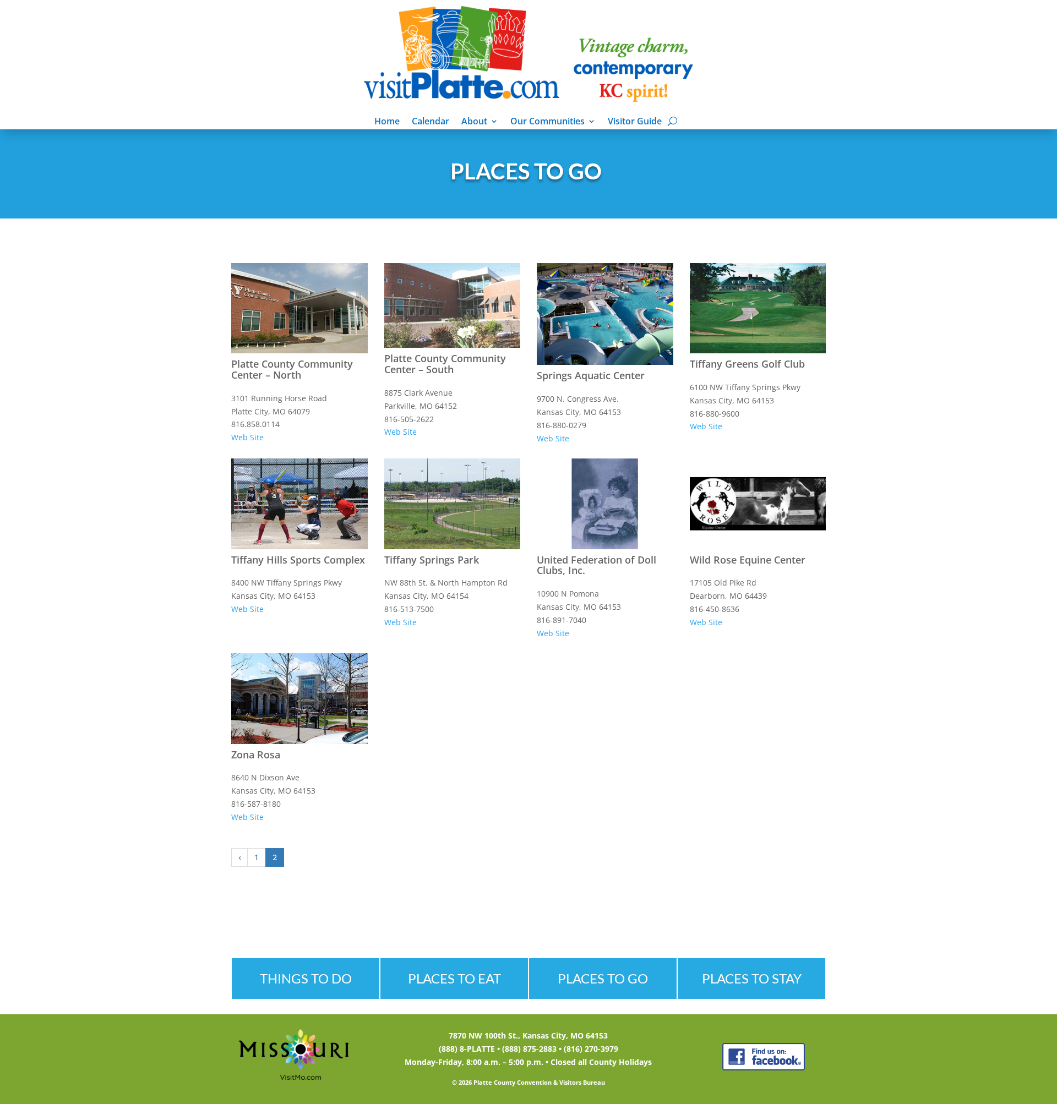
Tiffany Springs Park (431, 559)
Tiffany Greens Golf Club (747, 363)
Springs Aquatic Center (591, 375)
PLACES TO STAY (752, 978)
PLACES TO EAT (454, 978)
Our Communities (547, 122)
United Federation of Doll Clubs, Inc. (596, 565)
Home (387, 122)
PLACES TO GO (603, 978)
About (474, 122)
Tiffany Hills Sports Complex (298, 559)
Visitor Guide (635, 122)
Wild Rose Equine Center (747, 559)
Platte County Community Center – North (292, 369)
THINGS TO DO (306, 978)
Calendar (430, 122)
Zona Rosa (255, 754)
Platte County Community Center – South (445, 364)
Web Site (247, 437)
